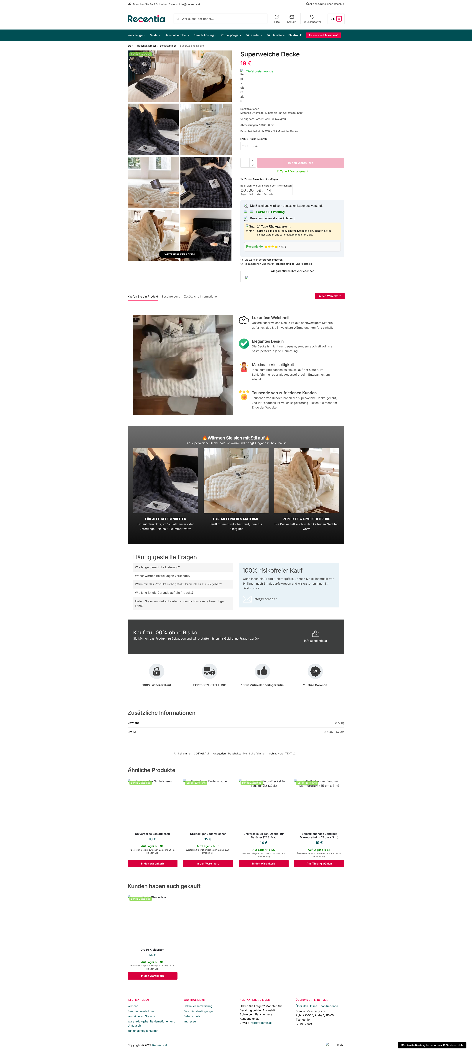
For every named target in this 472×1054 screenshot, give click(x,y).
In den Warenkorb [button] (152, 863)
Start (130, 45)
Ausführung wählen (319, 863)
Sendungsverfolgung (141, 1011)
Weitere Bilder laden (180, 254)
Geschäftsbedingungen (199, 1011)
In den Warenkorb (300, 163)
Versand (133, 1006)
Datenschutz (192, 1016)
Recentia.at (159, 1045)
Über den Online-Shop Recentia (325, 3)
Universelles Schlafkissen (152, 834)
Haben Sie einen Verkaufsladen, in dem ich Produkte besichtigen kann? (180, 603)
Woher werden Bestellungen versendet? (162, 576)
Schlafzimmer (168, 45)
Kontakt (291, 21)
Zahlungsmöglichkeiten (143, 1030)
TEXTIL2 (290, 753)
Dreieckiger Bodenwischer (208, 834)
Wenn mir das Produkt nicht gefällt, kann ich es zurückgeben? (178, 584)
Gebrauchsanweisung (198, 1006)
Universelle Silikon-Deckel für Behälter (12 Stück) (264, 835)
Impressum (191, 1021)
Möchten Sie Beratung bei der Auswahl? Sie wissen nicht (432, 1045)
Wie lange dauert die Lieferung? (157, 567)
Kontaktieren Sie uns (141, 1016)
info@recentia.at (189, 4)
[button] (336, 19)
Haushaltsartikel (146, 45)
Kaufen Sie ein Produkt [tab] (143, 296)
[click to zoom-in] (153, 76)
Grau (255, 145)
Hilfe (277, 21)
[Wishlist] (172, 784)
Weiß (245, 145)
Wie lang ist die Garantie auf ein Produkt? (164, 592)
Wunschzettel (312, 21)
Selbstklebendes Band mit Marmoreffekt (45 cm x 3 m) (319, 835)
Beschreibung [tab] (171, 296)
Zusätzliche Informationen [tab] (201, 296)
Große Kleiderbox (152, 949)
